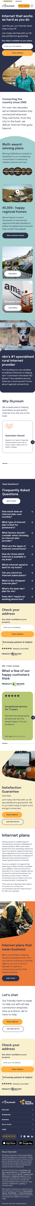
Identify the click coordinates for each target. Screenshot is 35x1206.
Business (19, 1)
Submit (2, 717)
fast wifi (20, 1174)
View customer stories (15, 235)
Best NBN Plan (12, 1193)
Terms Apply (6, 796)
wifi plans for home (18, 1176)
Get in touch (11, 501)
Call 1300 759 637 (12, 822)
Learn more (10, 978)
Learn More (13, 308)
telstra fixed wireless (25, 1193)
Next (33, 442)
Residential (8, 1)
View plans (13, 274)
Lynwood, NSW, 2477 (11, 1172)
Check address (24, 6)
